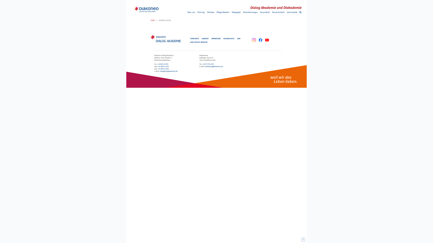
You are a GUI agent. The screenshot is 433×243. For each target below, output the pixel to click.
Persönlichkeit (278, 12)
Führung (201, 12)
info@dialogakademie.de (169, 71)
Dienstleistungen (250, 12)
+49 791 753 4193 (208, 64)
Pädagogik (236, 12)
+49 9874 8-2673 (163, 67)
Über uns (191, 12)
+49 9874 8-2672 (163, 69)
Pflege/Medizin (222, 12)
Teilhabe (210, 12)
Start (153, 20)
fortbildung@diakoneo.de (214, 67)
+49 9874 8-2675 (162, 64)
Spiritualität (292, 12)
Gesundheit (265, 12)
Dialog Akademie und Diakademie (276, 8)
